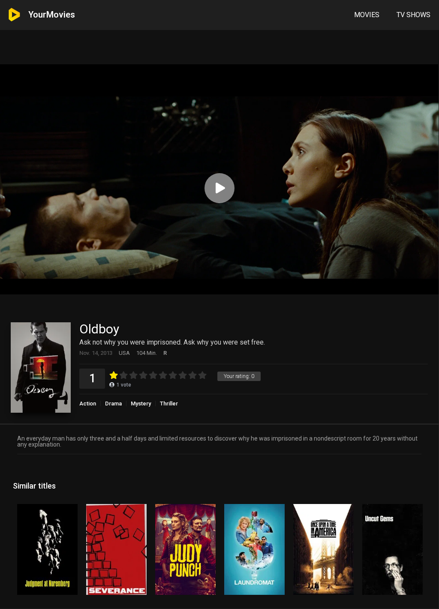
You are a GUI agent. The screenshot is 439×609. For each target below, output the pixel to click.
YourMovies (51, 14)
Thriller (169, 403)
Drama (113, 403)
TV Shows (413, 15)
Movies (366, 15)
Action (87, 403)
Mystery (141, 403)
